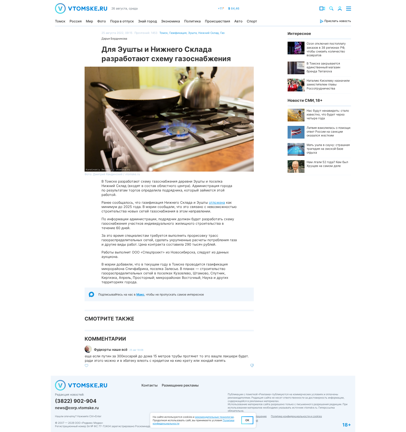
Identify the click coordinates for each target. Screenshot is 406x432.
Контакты (149, 385)
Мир (89, 21)
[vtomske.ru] (81, 8)
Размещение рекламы (180, 385)
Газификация (178, 32)
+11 (221, 8)
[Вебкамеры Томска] (322, 8)
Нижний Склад (208, 32)
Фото (101, 21)
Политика (192, 21)
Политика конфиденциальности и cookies (296, 416)
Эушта (192, 32)
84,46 (233, 8)
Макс (140, 294)
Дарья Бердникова (114, 38)
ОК (247, 420)
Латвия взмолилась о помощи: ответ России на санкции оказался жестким (329, 131)
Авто (238, 21)
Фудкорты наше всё (110, 349)
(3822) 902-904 (75, 401)
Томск (60, 21)
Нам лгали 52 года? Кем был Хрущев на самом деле (327, 164)
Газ (222, 32)
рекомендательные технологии (214, 416)
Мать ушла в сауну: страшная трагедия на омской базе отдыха (328, 148)
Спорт (252, 21)
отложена (217, 202)
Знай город (147, 21)
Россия (76, 21)
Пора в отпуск (122, 21)
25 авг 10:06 (136, 349)
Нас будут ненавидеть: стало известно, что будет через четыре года (328, 114)
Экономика (170, 21)
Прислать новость (337, 21)
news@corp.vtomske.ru (77, 408)
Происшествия (217, 21)
